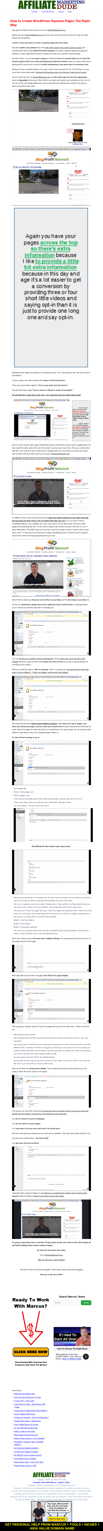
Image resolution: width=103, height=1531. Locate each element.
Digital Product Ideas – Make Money (27, 1421)
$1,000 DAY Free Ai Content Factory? (28, 1455)
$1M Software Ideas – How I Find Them (28, 1462)
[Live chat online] (51, 1511)
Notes (70, 12)
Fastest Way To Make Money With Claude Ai (30, 1411)
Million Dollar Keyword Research (26, 1435)
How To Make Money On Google (26, 1424)
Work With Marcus (48, 12)
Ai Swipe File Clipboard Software (26, 1452)
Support (61, 12)
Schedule (34, 12)
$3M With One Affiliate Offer (24, 1394)
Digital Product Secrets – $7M (25, 1466)
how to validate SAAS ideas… (25, 1414)
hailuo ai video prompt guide (24, 1431)
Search (86, 1303)
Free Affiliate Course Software (25, 1459)
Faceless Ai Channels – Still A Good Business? (31, 1417)
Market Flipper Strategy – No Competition (29, 1438)
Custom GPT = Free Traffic (24, 1401)
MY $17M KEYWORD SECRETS (26, 1448)
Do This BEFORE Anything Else (26, 1428)
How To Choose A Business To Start (27, 1397)
